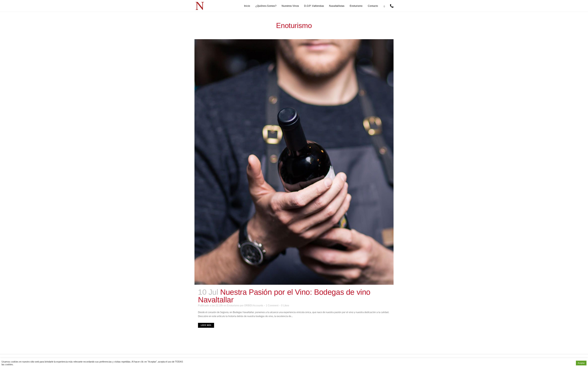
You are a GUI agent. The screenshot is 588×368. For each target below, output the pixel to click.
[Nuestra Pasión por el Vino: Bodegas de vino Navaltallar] (294, 162)
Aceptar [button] (581, 363)
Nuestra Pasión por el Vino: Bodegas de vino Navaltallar (284, 296)
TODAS (179, 361)
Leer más (206, 325)
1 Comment (272, 305)
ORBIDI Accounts (253, 305)
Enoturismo (233, 305)
